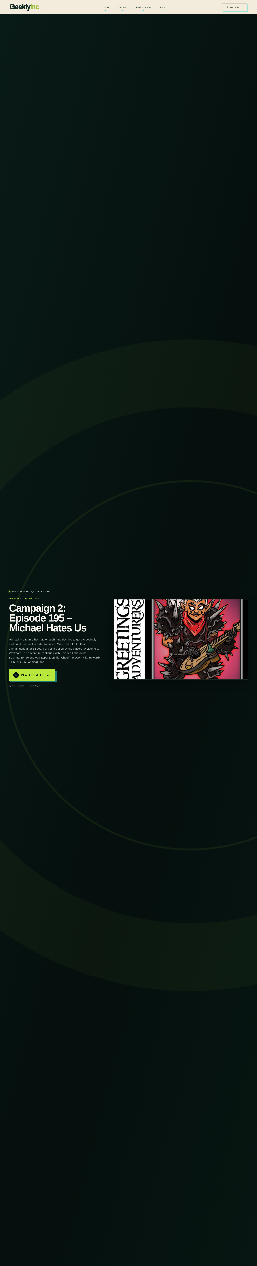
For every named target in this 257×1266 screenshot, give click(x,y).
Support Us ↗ (234, 7)
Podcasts (123, 7)
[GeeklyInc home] (24, 7)
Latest (105, 7)
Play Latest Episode (36, 675)
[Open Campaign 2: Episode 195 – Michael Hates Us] (181, 639)
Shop (162, 7)
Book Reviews (143, 7)
